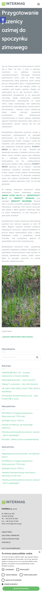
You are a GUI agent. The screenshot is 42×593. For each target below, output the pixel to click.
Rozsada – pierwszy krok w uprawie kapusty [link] (20, 439)
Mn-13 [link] (4, 198)
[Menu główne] (38, 4)
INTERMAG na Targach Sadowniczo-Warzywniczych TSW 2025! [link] (17, 414)
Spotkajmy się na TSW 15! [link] (13, 420)
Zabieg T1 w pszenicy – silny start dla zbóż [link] (20, 384)
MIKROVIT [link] (15, 201)
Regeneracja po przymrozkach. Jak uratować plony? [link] (21, 455)
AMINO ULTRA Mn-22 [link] (12, 195)
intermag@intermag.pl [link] (14, 524)
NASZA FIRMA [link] (7, 532)
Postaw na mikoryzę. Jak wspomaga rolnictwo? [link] (17, 426)
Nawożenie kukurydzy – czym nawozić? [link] (19, 380)
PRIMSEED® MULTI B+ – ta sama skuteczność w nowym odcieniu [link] (16, 374)
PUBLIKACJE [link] (6, 542)
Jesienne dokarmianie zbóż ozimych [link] (17, 337)
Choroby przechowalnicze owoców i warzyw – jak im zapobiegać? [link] (21, 433)
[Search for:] (21, 357)
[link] (3, 20)
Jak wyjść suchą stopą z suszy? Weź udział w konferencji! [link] (21, 390)
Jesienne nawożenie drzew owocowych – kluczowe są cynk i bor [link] (19, 474)
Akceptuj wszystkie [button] (21, 589)
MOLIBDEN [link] (25, 201)
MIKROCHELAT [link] (33, 195)
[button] (21, 584)
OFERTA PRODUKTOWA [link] (10, 539)
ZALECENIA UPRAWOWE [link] (10, 535)
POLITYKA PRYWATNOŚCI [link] (11, 548)
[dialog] (21, 571)
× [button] (39, 552)
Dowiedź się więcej (8, 566)
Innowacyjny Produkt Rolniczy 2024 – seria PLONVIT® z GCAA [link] (20, 397)
